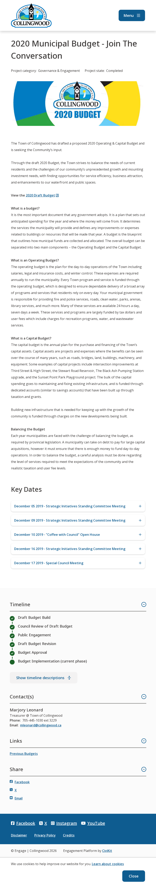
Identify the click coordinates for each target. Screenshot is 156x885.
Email (19, 798)
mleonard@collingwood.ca (40, 725)
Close (134, 876)
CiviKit (107, 850)
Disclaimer (19, 835)
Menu (129, 15)
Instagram (66, 823)
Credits (69, 835)
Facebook (22, 782)
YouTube (96, 823)
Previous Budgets (24, 753)
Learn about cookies (108, 864)
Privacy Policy (45, 835)
